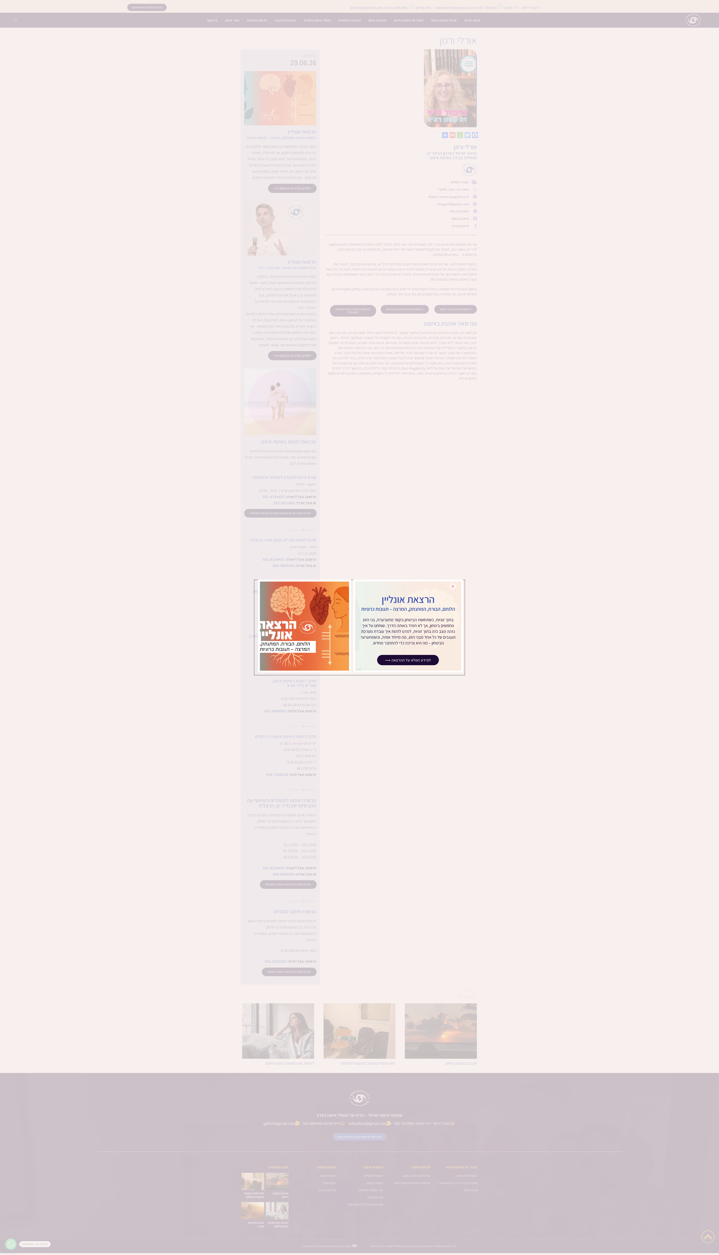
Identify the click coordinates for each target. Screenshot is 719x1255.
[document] (359, 627)
